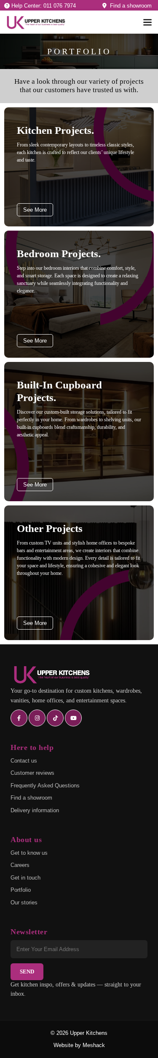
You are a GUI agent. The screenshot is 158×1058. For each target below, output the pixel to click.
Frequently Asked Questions (45, 785)
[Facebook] (19, 718)
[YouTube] (73, 718)
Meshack (94, 1045)
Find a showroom (129, 6)
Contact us (24, 761)
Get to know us (29, 853)
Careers (20, 865)
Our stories (24, 902)
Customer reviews (32, 773)
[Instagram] (37, 718)
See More (35, 210)
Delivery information (35, 810)
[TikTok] (55, 718)
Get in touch (25, 878)
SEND (27, 971)
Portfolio (21, 890)
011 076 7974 (59, 6)
